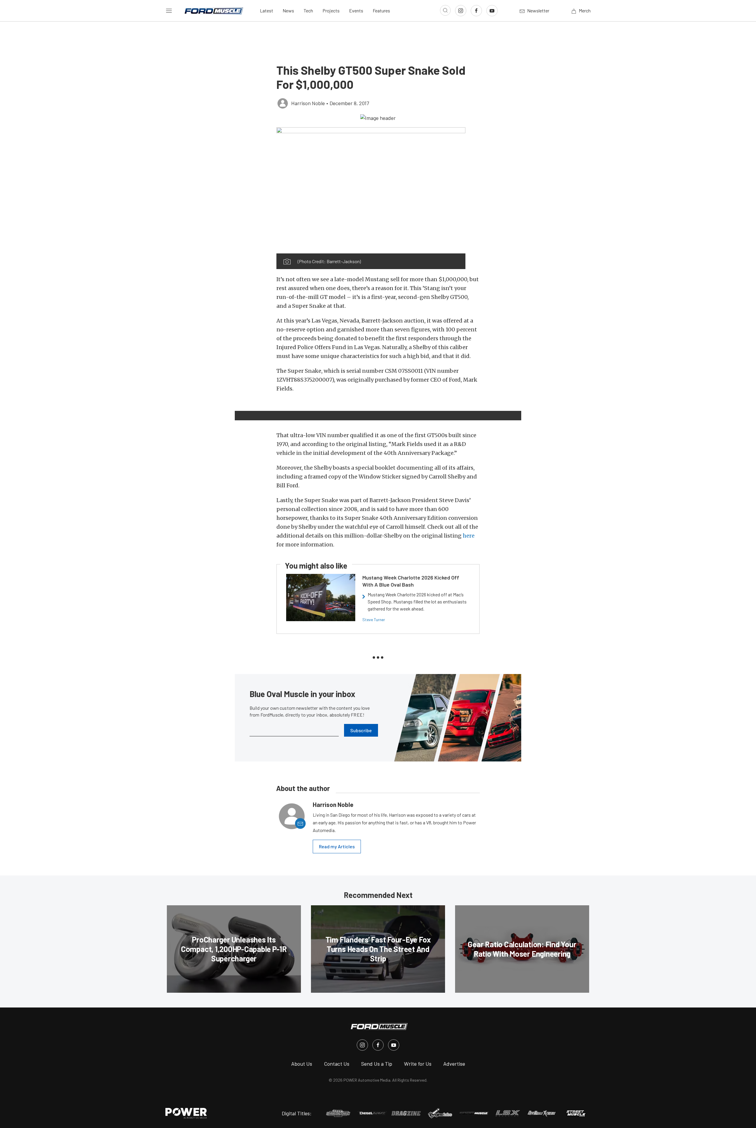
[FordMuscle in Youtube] (393, 1045)
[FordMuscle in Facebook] (378, 1045)
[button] (378, 117)
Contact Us (336, 1063)
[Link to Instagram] (460, 10)
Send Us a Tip (376, 1063)
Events (356, 10)
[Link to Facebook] (476, 10)
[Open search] (445, 10)
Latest (266, 10)
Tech (308, 10)
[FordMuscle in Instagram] (362, 1045)
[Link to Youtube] (492, 10)
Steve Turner (373, 619)
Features (381, 10)
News (288, 10)
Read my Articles (337, 846)
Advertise (454, 1063)
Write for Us (417, 1063)
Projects (331, 10)
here (469, 535)
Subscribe (361, 730)
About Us (301, 1063)
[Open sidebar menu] (168, 10)
